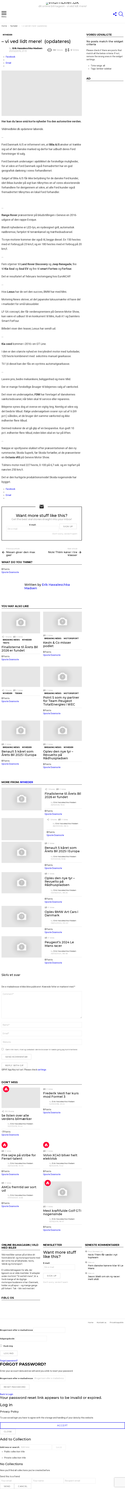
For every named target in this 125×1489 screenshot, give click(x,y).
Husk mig (8, 1346)
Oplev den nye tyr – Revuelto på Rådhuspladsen (58, 755)
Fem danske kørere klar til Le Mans (105, 1267)
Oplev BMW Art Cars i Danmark (61, 913)
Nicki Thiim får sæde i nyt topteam (102, 1256)
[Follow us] (114, 14)
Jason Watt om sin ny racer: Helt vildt (104, 1278)
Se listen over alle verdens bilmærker (17, 1117)
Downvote (14, 572)
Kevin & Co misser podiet (57, 644)
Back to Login (6, 1394)
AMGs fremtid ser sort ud (19, 1188)
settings (42, 1069)
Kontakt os (101, 1322)
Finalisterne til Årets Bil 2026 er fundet (20, 648)
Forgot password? (9, 1360)
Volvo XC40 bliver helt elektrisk (60, 1156)
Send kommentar (16, 1057)
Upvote (5, 572)
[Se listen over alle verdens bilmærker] (21, 1098)
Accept (62, 1425)
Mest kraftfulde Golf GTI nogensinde (62, 1212)
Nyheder (27, 640)
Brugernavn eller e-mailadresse (16, 1330)
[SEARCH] (121, 14)
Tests (6, 643)
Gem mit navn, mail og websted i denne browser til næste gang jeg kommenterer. (41, 1049)
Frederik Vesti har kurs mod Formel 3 (61, 1094)
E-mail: (32, 525)
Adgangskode (7, 1339)
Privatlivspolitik (116, 1322)
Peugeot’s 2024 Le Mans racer (59, 943)
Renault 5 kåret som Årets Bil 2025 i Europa (19, 753)
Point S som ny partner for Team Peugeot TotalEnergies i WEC (61, 701)
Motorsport (71, 638)
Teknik (18, 693)
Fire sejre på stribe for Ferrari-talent (19, 1156)
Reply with (14, 1065)
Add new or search (10, 1447)
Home (90, 1322)
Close (8, 1431)
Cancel (22, 1486)
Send (7, 1486)
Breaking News (11, 640)
